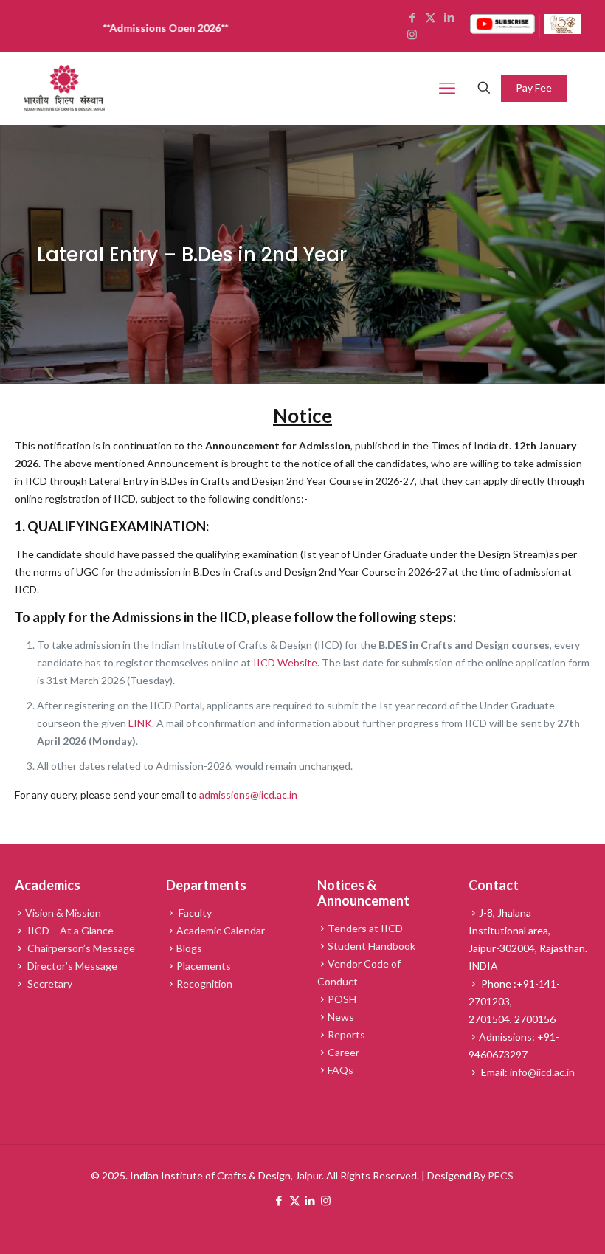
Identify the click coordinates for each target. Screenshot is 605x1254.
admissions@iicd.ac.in (248, 794)
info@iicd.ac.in (542, 1072)
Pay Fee (534, 87)
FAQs (340, 1070)
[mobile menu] (447, 87)
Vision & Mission (63, 912)
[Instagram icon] (325, 1200)
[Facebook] (412, 17)
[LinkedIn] (448, 17)
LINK (140, 723)
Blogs (189, 948)
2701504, (491, 1019)
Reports (346, 1034)
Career (343, 1052)
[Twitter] (430, 17)
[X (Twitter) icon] (294, 1200)
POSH (342, 999)
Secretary (48, 983)
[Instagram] (412, 34)
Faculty (194, 912)
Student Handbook (371, 946)
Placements (203, 966)
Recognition (204, 983)
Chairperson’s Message (80, 948)
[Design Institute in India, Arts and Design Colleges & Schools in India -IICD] (64, 88)
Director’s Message (71, 966)
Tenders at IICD (365, 928)
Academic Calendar (220, 930)
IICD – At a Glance (69, 930)
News (341, 1016)
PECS (501, 1175)
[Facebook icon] (279, 1200)
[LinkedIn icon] (310, 1200)
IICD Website (285, 662)
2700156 (535, 1019)
